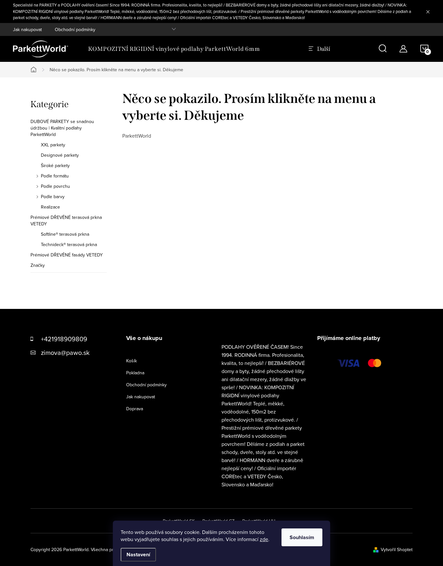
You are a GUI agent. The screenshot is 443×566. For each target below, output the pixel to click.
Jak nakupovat (27, 29)
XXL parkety (53, 145)
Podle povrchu (55, 186)
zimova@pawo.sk (65, 352)
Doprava (134, 409)
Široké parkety (55, 165)
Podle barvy (53, 196)
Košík (131, 361)
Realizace (50, 207)
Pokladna (135, 373)
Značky (37, 265)
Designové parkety (60, 155)
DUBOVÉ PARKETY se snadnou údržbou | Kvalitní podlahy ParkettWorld (62, 128)
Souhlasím (302, 537)
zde (264, 539)
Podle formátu (55, 176)
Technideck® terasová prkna (69, 244)
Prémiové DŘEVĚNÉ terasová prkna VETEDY (66, 220)
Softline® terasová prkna (65, 234)
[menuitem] (174, 49)
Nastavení (138, 554)
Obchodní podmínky (75, 29)
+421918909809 (64, 339)
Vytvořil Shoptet (397, 549)
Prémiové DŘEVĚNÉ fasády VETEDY (66, 255)
